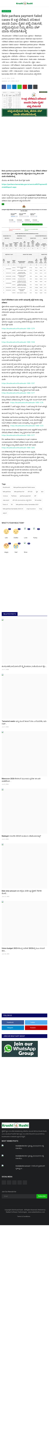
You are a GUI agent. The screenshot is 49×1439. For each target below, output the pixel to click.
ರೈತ (37, 491)
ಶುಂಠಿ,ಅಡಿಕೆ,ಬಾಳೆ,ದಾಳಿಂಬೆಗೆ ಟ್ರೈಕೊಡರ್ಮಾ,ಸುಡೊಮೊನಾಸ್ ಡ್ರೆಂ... (24, 666)
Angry (6, 552)
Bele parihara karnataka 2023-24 (13, 509)
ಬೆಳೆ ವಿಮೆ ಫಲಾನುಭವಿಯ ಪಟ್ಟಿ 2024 (22, 500)
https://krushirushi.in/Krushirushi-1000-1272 (26, 426)
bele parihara (7, 491)
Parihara (14, 496)
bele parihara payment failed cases (24, 487)
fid (12, 504)
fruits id (5, 504)
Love (25, 538)
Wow (25, 552)
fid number (38, 500)
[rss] (25, 1182)
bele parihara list (19, 491)
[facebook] (4, 1182)
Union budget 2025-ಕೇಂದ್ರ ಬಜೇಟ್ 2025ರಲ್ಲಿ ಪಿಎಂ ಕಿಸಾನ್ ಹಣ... (23, 949)
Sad (16, 552)
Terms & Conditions (23, 1216)
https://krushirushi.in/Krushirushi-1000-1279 (18, 329)
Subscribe (42, 1196)
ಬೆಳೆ (35, 496)
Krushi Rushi (6, 11)
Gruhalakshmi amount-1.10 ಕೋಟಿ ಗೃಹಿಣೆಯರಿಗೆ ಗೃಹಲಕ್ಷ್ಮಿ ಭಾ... (30, 1167)
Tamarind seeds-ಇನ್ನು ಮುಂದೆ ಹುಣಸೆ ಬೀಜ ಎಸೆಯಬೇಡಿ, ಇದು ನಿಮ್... (24, 722)
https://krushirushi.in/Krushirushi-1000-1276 (26, 403)
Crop (40, 509)
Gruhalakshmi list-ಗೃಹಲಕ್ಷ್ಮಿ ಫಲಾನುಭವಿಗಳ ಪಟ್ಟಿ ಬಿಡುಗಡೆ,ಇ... (29, 1147)
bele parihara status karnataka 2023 (27, 504)
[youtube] (19, 1182)
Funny (35, 538)
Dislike (16, 538)
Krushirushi (6, 487)
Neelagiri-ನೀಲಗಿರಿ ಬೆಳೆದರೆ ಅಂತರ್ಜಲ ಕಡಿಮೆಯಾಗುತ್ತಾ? (21, 836)
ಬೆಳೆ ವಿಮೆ (30, 491)
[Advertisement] (24, 143)
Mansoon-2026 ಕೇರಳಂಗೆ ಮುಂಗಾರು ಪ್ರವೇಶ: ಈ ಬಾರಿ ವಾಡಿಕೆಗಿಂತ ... (21, 780)
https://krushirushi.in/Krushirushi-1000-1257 (18, 383)
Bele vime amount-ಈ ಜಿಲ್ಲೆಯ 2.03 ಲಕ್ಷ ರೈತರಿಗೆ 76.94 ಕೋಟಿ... (21, 892)
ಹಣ (42, 491)
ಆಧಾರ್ (5, 513)
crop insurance (31, 509)
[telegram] (14, 1182)
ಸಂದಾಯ (5, 496)
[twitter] (9, 1182)
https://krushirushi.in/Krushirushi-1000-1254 (18, 342)
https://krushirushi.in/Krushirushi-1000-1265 (18, 448)
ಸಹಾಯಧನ (6, 500)
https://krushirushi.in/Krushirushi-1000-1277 (18, 393)
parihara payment (25, 496)
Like (6, 538)
